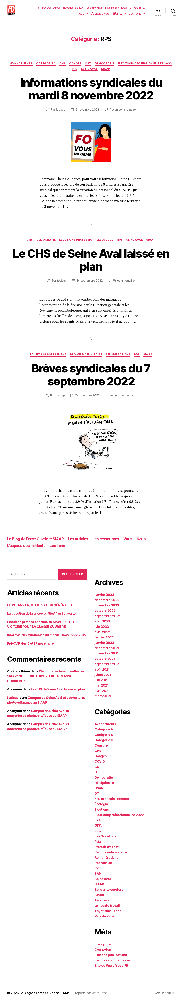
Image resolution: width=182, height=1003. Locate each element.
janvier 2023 (104, 594)
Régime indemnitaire (86, 354)
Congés (75, 63)
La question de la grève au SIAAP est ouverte (41, 613)
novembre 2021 (107, 653)
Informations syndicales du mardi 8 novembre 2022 (91, 88)
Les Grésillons (105, 836)
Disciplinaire (104, 783)
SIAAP (105, 68)
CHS (62, 63)
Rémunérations (118, 354)
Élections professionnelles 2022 (145, 63)
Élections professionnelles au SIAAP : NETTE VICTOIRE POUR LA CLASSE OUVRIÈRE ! (45, 676)
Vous (137, 8)
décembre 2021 (107, 648)
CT (97, 772)
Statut (99, 895)
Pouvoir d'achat (107, 847)
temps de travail (107, 905)
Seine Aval (89, 68)
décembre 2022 (107, 600)
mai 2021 (102, 685)
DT (97, 793)
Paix (98, 841)
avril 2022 (102, 632)
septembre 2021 (107, 664)
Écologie (101, 804)
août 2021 (102, 669)
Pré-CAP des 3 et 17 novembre (30, 643)
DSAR (99, 788)
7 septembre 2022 (87, 395)
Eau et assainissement (48, 354)
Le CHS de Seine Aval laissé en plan (91, 260)
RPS (74, 68)
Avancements (21, 63)
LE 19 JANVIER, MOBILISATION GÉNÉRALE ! (39, 605)
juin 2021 (101, 680)
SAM (98, 873)
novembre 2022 (107, 605)
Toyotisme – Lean (108, 911)
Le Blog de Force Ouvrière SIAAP (59, 8)
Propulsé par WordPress (90, 993)
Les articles (94, 8)
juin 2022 (102, 626)
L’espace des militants (106, 13)
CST (88, 63)
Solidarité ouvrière (109, 889)
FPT (97, 820)
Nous (80, 13)
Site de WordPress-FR (111, 965)
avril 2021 (102, 691)
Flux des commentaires (112, 960)
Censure (101, 745)
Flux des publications (111, 955)
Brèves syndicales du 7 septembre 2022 (90, 374)
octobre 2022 (105, 610)
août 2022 (102, 621)
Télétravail (103, 900)
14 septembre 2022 (90, 280)
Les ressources (116, 8)
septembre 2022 (107, 616)
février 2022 (104, 637)
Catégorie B (104, 735)
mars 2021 (103, 696)
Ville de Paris (104, 916)
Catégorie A (104, 729)
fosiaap (60, 109)
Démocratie (104, 63)
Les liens (135, 13)
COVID (100, 761)
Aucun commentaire (122, 109)
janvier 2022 (104, 643)
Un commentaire (124, 280)
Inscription (103, 944)
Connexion (103, 949)
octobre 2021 (105, 659)
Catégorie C (46, 63)
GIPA (98, 825)
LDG (98, 831)
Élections (102, 809)
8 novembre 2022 (87, 109)
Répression (103, 863)
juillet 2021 (103, 675)
